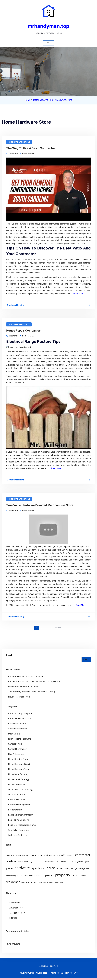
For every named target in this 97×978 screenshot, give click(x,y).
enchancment (38, 862)
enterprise (50, 861)
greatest (10, 868)
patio (31, 876)
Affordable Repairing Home (21, 713)
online (25, 876)
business (47, 855)
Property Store (15, 809)
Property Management (19, 804)
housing (67, 868)
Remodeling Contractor (19, 819)
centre (55, 855)
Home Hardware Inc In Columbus (24, 686)
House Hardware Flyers (19, 696)
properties (47, 875)
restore (37, 882)
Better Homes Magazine (19, 718)
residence (13, 882)
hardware (22, 867)
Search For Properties (18, 830)
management (83, 868)
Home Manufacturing (18, 774)
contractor (82, 855)
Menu (48, 43)
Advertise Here (16, 907)
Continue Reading (15, 305)
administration (18, 855)
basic (28, 855)
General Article (15, 743)
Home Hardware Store (19, 142)
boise (40, 855)
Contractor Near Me (17, 728)
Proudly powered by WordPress (33, 973)
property (62, 874)
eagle (31, 862)
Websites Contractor (18, 835)
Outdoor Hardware (17, 794)
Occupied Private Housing (20, 789)
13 (51, 627)
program (37, 876)
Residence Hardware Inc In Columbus (25, 676)
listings (74, 868)
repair (75, 875)
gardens (71, 861)
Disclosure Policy (17, 912)
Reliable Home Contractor (20, 814)
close (62, 855)
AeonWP (74, 973)
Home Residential (16, 784)
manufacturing (11, 876)
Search (9, 655)
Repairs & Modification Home (22, 825)
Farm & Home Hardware (19, 738)
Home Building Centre (18, 759)
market (19, 876)
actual (8, 855)
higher (34, 868)
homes (41, 868)
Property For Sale (16, 799)
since (51, 883)
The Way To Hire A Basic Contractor (30, 148)
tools (62, 883)
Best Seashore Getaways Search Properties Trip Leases (34, 681)
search (45, 883)
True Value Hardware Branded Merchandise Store (39, 505)
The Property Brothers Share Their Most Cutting (31, 691)
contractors (14, 861)
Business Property (17, 723)
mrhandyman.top (48, 26)
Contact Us (14, 902)
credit (26, 862)
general (80, 861)
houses (59, 868)
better (34, 855)
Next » (58, 627)
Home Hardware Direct (19, 764)
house (51, 868)
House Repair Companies (23, 330)
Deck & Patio (14, 733)
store (57, 883)
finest (63, 862)
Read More (78, 294)
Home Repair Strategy (18, 779)
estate (58, 862)
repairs (83, 875)
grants (87, 862)
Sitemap (13, 917)
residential (26, 882)
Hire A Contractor (16, 754)
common (70, 855)
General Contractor (17, 749)
